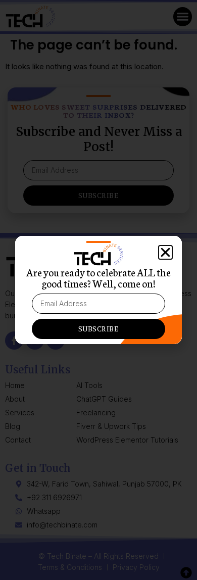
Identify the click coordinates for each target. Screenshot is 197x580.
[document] (98, 290)
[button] (165, 252)
